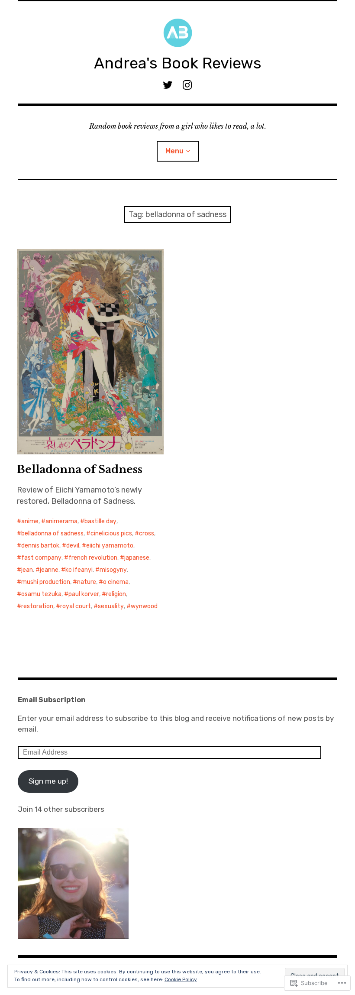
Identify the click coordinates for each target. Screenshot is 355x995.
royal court (75, 606)
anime (30, 521)
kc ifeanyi (79, 570)
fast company (41, 557)
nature (86, 582)
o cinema (116, 582)
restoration (37, 606)
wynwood (144, 606)
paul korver (83, 594)
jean (27, 570)
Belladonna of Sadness (79, 469)
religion (116, 594)
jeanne (49, 570)
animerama (61, 521)
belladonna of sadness (52, 533)
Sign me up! (48, 781)
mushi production (45, 582)
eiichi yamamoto (109, 545)
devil (72, 545)
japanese (136, 557)
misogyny (113, 570)
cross (146, 533)
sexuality (111, 606)
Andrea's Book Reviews (177, 63)
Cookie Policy (181, 979)
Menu (174, 151)
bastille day (100, 521)
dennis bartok (40, 545)
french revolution (92, 557)
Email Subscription (52, 700)
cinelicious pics (111, 533)
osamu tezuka (41, 594)
